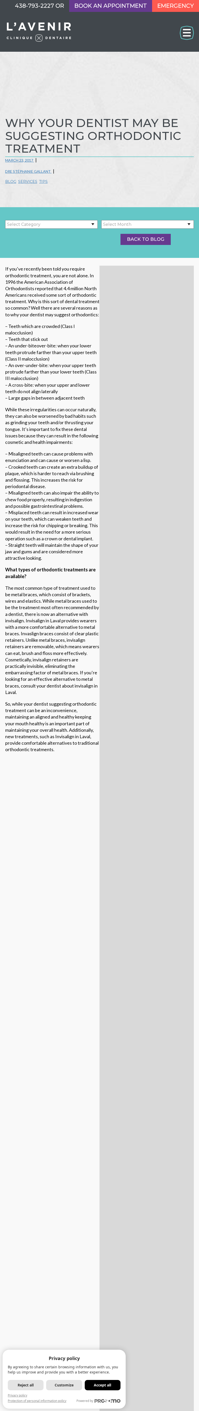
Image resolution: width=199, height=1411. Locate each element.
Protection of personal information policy (37, 1401)
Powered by (84, 1401)
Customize (64, 1385)
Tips (43, 181)
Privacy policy (17, 1395)
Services (27, 181)
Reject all (26, 1385)
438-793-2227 (34, 5)
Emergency (175, 5)
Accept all (102, 1385)
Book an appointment (110, 5)
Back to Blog (145, 239)
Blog (10, 181)
